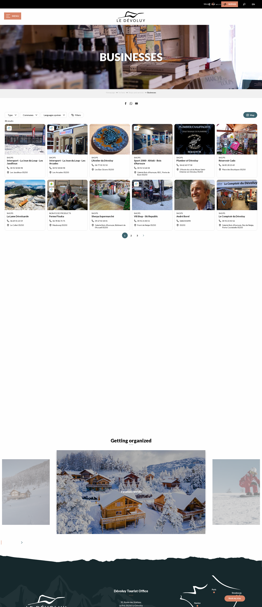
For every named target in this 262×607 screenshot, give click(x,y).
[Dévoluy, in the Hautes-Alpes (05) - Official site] (131, 16)
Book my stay (235, 598)
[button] (244, 4)
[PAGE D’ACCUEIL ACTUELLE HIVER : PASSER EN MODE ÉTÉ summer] (214, 4)
